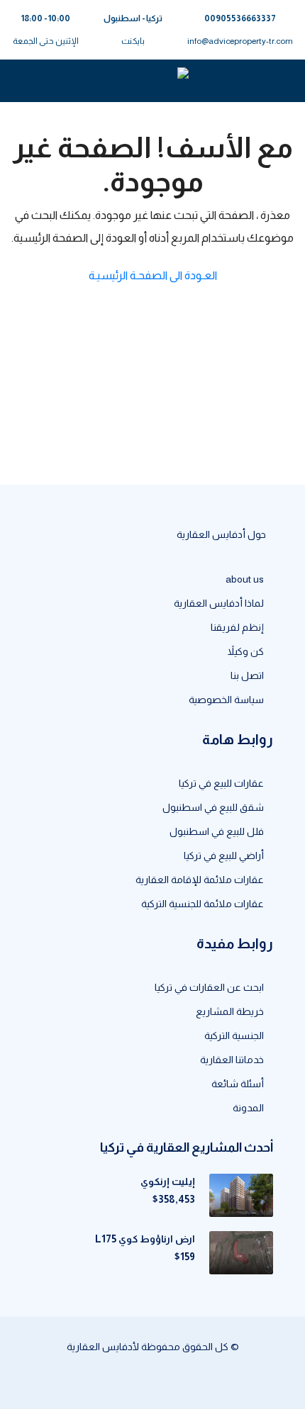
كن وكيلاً (246, 651)
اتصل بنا (247, 675)
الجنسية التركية (234, 1035)
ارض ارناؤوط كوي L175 (145, 1239)
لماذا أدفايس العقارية (219, 603)
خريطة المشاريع (230, 1011)
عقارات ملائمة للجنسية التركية (202, 903)
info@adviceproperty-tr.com (240, 41)
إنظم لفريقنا (237, 627)
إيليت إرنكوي (167, 1181)
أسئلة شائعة (237, 1083)
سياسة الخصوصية (226, 699)
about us (245, 579)
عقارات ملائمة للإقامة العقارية (199, 879)
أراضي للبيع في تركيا (224, 855)
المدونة (248, 1107)
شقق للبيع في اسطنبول (213, 807)
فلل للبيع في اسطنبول (217, 831)
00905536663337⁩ (240, 18)
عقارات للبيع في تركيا (221, 783)
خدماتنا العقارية (232, 1059)
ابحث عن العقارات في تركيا (209, 987)
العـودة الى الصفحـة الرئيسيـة (153, 275)
